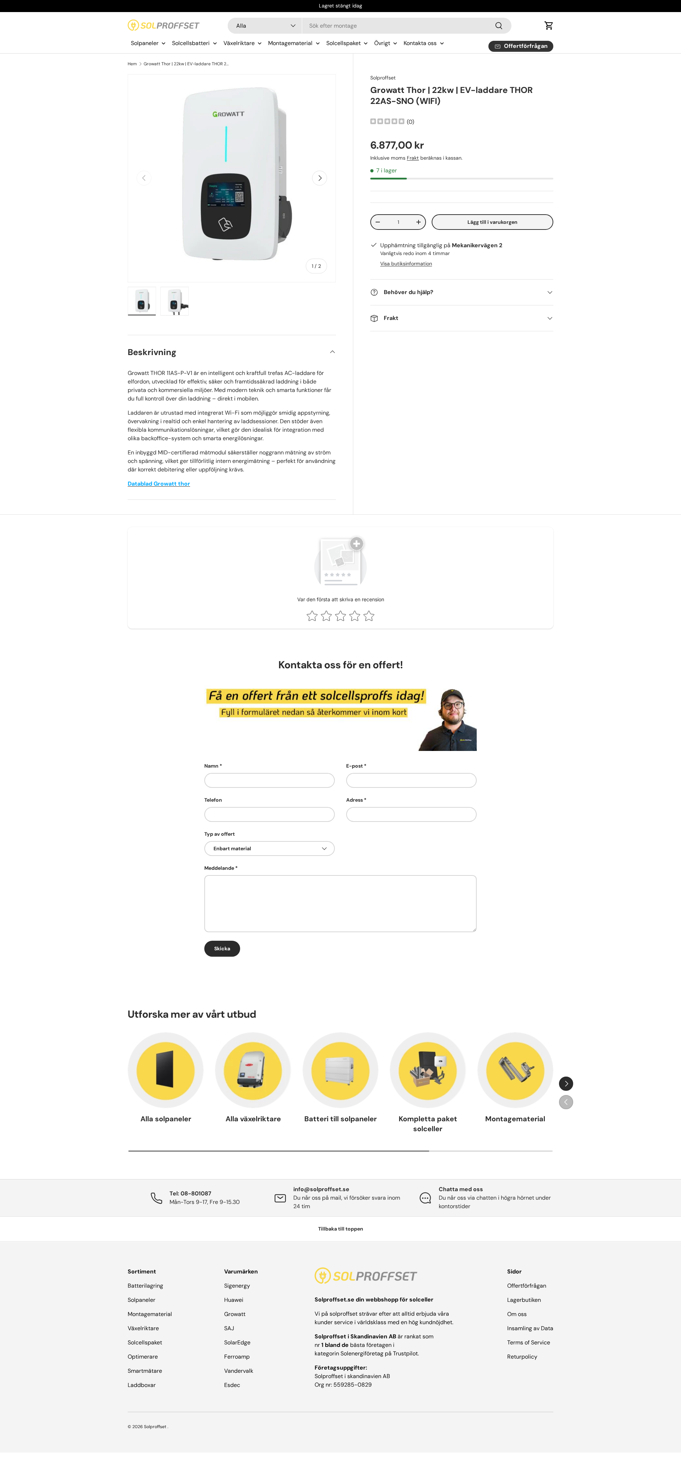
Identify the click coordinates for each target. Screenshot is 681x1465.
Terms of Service (528, 1342)
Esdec (232, 1385)
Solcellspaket (145, 1342)
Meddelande (219, 868)
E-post (354, 766)
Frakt (413, 158)
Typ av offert (219, 834)
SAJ (229, 1328)
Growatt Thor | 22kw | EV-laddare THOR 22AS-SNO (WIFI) (186, 64)
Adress (354, 800)
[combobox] (370, 26)
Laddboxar (142, 1385)
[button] (549, 25)
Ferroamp (237, 1356)
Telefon (213, 800)
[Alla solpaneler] (165, 1070)
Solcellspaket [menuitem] (343, 43)
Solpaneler (141, 1300)
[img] (387, 122)
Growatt (234, 1314)
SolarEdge (237, 1342)
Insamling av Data (530, 1328)
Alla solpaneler (165, 1118)
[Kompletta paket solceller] (427, 1070)
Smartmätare (145, 1371)
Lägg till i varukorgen (492, 222)
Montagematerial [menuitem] (290, 43)
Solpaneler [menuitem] (145, 43)
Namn (211, 766)
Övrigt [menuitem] (382, 43)
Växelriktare (143, 1328)
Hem (132, 64)
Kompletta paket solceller (428, 1123)
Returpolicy (522, 1356)
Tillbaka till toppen (340, 1229)
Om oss (517, 1314)
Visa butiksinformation (406, 263)
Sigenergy (237, 1285)
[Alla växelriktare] (252, 1070)
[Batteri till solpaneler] (340, 1070)
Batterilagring (145, 1285)
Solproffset (383, 77)
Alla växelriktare (253, 1118)
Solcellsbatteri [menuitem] (191, 43)
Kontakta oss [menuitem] (420, 43)
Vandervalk (238, 1371)
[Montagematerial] (515, 1070)
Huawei (233, 1300)
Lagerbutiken (524, 1300)
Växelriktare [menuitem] (239, 43)
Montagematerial (515, 1118)
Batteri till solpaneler (340, 1118)
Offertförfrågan (526, 1285)
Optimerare (143, 1356)
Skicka (222, 948)
